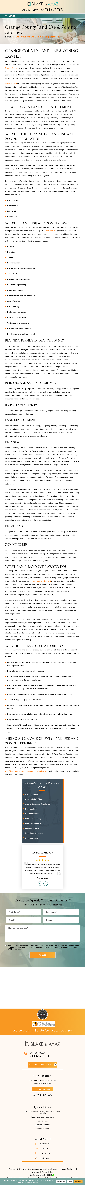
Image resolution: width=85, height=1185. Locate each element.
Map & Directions (42, 1089)
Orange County (11, 68)
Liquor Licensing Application (42, 1117)
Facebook (45, 1144)
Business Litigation (42, 1125)
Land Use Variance (33, 823)
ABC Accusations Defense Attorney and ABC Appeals (42, 1112)
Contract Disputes (33, 814)
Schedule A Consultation (40, 1065)
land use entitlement (42, 581)
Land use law (50, 231)
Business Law (31, 809)
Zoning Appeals (31, 838)
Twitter (45, 1149)
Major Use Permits (32, 828)
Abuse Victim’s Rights (34, 799)
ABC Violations (31, 794)
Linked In (45, 1153)
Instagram (45, 1158)
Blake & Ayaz (11, 84)
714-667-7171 (54, 9)
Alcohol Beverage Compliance (37, 804)
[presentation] (40, 883)
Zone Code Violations (34, 833)
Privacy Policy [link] (47, 1172)
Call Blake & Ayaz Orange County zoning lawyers (26, 771)
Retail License (42, 1121)
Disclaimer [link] (71, 1169)
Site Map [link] (35, 1172)
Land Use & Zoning (33, 819)
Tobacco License (42, 1129)
